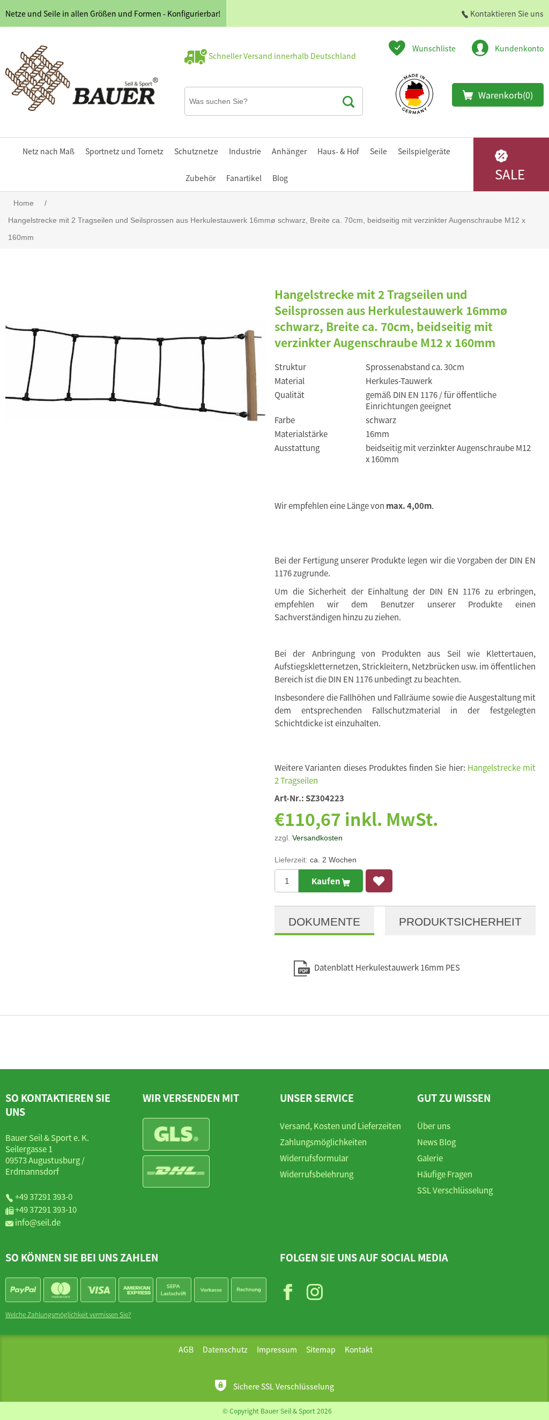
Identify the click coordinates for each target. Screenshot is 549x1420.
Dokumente (324, 921)
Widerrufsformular (314, 1157)
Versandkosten (317, 837)
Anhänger (289, 151)
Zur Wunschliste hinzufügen (379, 880)
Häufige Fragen (444, 1173)
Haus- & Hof (338, 151)
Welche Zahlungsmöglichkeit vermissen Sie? (68, 1314)
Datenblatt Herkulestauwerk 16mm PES (387, 967)
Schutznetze (196, 151)
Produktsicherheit (460, 921)
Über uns (433, 1125)
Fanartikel (244, 177)
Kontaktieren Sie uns (506, 13)
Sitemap (321, 1349)
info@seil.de (38, 1222)
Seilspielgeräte (424, 151)
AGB (186, 1349)
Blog (280, 177)
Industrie (245, 151)
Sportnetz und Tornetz (124, 151)
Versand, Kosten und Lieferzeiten (340, 1125)
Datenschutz (225, 1349)
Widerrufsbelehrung (316, 1173)
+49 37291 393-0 (43, 1196)
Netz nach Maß (49, 151)
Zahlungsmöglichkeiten (323, 1141)
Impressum (277, 1349)
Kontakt (359, 1349)
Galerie (430, 1157)
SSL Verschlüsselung (455, 1190)
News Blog (436, 1141)
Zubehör (201, 177)
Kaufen (326, 880)
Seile (378, 151)
